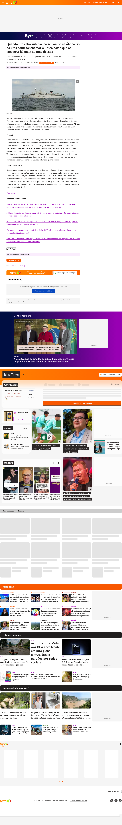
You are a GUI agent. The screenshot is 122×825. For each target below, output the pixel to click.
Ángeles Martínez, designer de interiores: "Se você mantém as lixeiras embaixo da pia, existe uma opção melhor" (45, 715)
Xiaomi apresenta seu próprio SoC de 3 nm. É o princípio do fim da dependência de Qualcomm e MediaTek (75, 662)
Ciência (14, 672)
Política (12, 620)
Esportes (45, 725)
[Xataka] (11, 248)
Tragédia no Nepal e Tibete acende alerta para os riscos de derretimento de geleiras (14, 662)
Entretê (73, 620)
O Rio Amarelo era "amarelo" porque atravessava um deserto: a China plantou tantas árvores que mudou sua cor (76, 715)
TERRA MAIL (87, 2)
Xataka (14, 266)
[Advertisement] (107, 676)
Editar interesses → (115, 384)
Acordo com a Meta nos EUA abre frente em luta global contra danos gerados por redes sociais (45, 652)
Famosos (73, 606)
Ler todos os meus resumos (82, 403)
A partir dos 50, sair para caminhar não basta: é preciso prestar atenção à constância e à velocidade (82, 677)
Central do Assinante (100, 2)
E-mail (113, 2)
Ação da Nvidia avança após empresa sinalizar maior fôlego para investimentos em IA (45, 676)
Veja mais (10, 193)
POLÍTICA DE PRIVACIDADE (78, 801)
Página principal (11, 2)
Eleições (16, 356)
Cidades (73, 592)
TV (41, 606)
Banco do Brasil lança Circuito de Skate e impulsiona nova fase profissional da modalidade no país (50, 730)
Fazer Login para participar (43, 291)
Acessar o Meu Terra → (29, 375)
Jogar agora (21, 419)
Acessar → (26, 428)
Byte (21, 266)
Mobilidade (44, 620)
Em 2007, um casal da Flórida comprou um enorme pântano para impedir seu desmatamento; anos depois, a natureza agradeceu (13, 715)
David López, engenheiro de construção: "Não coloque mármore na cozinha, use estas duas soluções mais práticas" (82, 730)
